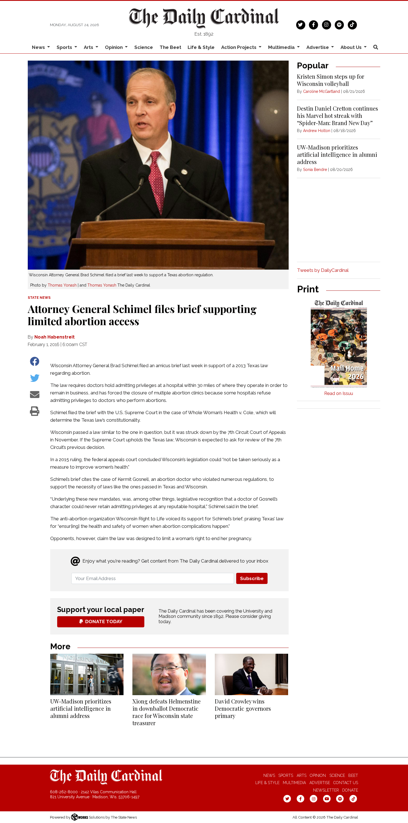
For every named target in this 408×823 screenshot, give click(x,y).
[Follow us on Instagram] (327, 24)
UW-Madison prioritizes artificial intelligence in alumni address (80, 708)
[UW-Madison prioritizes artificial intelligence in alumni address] (87, 674)
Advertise (319, 782)
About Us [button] (352, 47)
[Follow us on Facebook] (313, 24)
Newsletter (326, 790)
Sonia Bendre (315, 169)
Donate (350, 790)
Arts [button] (89, 47)
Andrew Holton (316, 130)
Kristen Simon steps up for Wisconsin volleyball (330, 80)
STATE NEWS (39, 298)
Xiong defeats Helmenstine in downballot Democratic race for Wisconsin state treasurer (166, 712)
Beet (353, 775)
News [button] (39, 47)
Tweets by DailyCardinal (323, 270)
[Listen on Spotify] (339, 24)
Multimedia (294, 782)
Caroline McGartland (321, 91)
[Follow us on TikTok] (352, 24)
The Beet (170, 47)
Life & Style (201, 47)
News (269, 775)
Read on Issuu (338, 393)
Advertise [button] (318, 47)
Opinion (318, 775)
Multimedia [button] (282, 47)
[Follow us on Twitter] (301, 24)
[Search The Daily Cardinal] (375, 47)
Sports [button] (65, 47)
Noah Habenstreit (54, 337)
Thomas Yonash (62, 285)
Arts (301, 775)
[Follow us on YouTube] (327, 798)
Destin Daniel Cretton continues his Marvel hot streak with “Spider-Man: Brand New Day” (337, 115)
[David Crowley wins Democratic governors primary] (251, 674)
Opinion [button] (114, 47)
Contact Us (345, 782)
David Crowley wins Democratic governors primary (243, 708)
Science (143, 47)
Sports (285, 775)
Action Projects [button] (239, 47)
